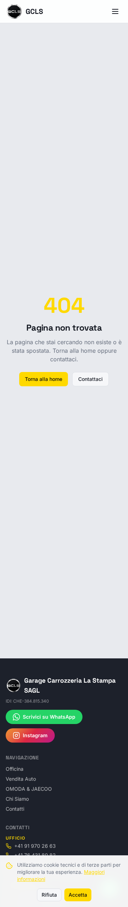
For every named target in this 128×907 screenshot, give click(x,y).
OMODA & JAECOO (29, 789)
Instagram (35, 735)
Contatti (15, 809)
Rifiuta (49, 895)
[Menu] (115, 11)
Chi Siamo (17, 799)
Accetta (78, 895)
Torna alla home (43, 379)
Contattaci (90, 379)
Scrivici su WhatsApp (49, 717)
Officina (14, 769)
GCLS (34, 11)
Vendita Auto (21, 779)
